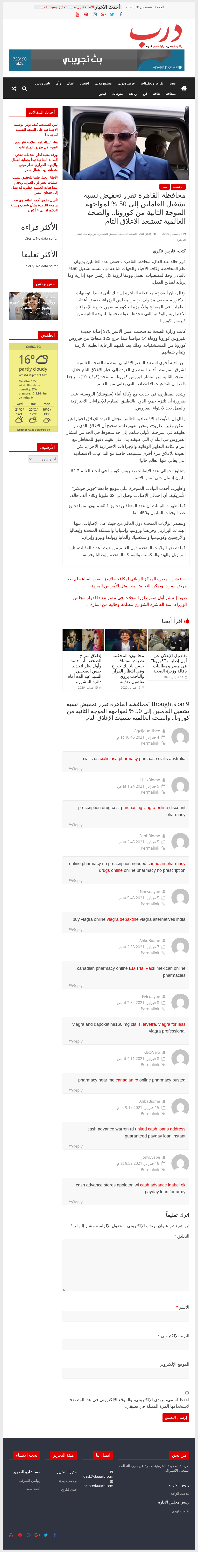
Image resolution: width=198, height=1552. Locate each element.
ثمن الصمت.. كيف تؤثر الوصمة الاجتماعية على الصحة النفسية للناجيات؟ (36, 129)
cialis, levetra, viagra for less (158, 1024)
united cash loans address (160, 1129)
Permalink (150, 743)
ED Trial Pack (142, 968)
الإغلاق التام (145, 234)
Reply (78, 768)
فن (145, 93)
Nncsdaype (150, 891)
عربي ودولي (126, 83)
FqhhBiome (149, 835)
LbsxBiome (150, 780)
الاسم (182, 1307)
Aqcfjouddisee (147, 731)
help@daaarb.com (98, 1485)
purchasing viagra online (144, 807)
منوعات (117, 93)
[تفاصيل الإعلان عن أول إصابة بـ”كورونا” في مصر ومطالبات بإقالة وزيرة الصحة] (168, 632)
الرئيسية (178, 187)
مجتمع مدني (103, 83)
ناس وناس (42, 83)
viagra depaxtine (123, 919)
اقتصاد (84, 83)
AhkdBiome (149, 940)
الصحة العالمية (128, 234)
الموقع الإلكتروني (174, 1364)
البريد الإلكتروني (173, 1335)
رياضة (133, 93)
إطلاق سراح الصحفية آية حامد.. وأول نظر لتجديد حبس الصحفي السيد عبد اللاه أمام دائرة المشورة (84, 668)
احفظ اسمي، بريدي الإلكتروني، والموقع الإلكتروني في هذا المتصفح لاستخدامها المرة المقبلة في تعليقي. (129, 1403)
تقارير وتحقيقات (152, 83)
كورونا (92, 234)
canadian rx (127, 1080)
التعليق (181, 1236)
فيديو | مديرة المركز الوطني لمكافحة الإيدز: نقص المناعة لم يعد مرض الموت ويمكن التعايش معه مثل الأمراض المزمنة (127, 582)
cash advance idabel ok (162, 1185)
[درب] (184, 88)
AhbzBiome (149, 1101)
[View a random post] (14, 88)
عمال (70, 83)
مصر (172, 83)
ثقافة (156, 93)
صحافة (171, 93)
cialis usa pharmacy (119, 758)
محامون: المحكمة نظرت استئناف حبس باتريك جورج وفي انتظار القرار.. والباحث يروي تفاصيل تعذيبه (127, 668)
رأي (58, 83)
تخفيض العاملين (107, 234)
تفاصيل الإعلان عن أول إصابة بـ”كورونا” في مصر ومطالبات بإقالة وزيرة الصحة (169, 663)
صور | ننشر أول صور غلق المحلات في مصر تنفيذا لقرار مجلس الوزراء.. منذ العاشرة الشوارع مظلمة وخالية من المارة (130, 601)
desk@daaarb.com (98, 1476)
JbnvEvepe (150, 1157)
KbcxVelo (151, 1052)
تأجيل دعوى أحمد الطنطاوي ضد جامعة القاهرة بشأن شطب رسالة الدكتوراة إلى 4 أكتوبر (34, 205)
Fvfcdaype (151, 996)
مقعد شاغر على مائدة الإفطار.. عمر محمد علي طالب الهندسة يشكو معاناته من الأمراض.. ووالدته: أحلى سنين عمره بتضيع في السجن (32, 294)
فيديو (102, 93)
